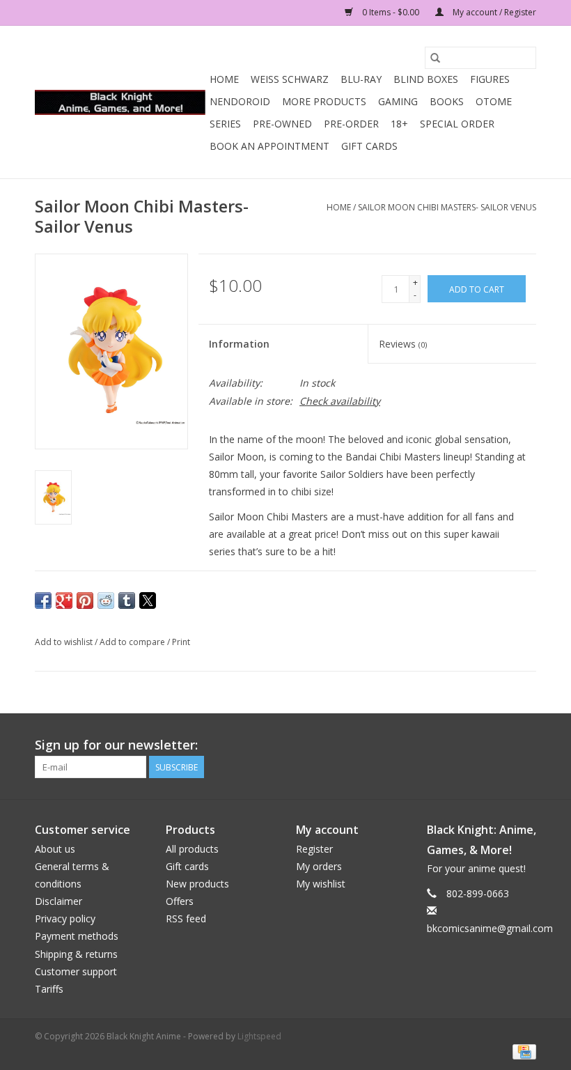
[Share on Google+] (64, 600)
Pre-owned (282, 123)
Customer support (76, 971)
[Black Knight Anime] (120, 102)
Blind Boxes (425, 79)
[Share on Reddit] (105, 600)
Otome (494, 101)
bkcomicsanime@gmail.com (490, 928)
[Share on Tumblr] (126, 600)
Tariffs (49, 988)
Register (314, 848)
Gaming (398, 101)
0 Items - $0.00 (390, 12)
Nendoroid (240, 101)
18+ (399, 123)
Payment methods (76, 936)
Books (447, 101)
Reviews (403, 343)
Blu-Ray (361, 79)
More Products (324, 101)
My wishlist (320, 883)
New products (197, 883)
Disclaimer (58, 901)
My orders (319, 866)
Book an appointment (269, 146)
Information (239, 343)
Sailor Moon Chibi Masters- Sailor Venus (447, 207)
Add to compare (133, 642)
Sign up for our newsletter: (116, 745)
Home (224, 79)
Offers (180, 901)
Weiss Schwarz (290, 79)
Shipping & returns (76, 954)
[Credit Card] (522, 1051)
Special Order (457, 123)
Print (181, 642)
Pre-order (351, 123)
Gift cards (369, 146)
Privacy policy (65, 918)
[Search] (435, 58)
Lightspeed (259, 1036)
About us (55, 848)
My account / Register (493, 12)
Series (225, 123)
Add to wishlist (65, 642)
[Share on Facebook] (43, 600)
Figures (490, 79)
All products (192, 848)
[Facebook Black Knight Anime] (525, 745)
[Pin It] (85, 600)
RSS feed (186, 918)
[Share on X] (147, 600)
